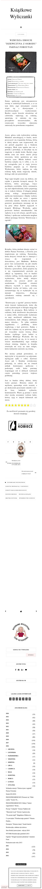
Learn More (21, 885)
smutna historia (11, 498)
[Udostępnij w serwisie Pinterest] (29, 442)
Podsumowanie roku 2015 (14, 842)
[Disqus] (21, 528)
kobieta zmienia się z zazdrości (17, 486)
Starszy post (26, 473)
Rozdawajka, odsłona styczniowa (16, 827)
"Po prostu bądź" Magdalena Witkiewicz (18, 815)
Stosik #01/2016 (11, 794)
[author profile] (21, 451)
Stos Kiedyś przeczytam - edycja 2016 (18, 830)
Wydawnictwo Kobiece (27, 498)
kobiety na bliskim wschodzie (16, 490)
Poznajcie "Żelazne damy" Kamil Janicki (18, 824)
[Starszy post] (36, 611)
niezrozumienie (11, 494)
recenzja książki (25, 494)
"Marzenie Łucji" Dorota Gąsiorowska (18, 812)
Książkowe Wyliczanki (21, 13)
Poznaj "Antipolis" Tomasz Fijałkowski (18, 809)
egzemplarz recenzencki (16, 482)
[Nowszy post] (5, 611)
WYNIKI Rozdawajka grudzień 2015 (17, 833)
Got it (29, 885)
